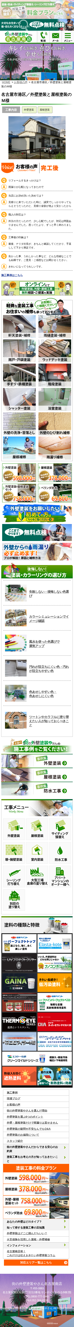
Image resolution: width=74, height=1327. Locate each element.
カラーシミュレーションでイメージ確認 (49, 619)
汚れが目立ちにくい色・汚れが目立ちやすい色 (49, 669)
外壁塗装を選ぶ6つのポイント (25, 1116)
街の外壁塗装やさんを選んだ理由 (27, 1110)
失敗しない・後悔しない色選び (49, 594)
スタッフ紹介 (15, 1140)
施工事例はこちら (12, 275)
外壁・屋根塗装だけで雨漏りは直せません (32, 1122)
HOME (6, 82)
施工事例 (12, 1092)
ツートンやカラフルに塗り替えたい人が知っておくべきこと (49, 721)
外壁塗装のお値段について (23, 1134)
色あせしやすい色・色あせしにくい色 (43, 694)
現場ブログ (13, 1098)
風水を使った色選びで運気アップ (44, 644)
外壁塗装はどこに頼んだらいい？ (27, 1233)
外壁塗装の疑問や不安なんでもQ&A (29, 1128)
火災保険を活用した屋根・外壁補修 (28, 1239)
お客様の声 (20, 82)
